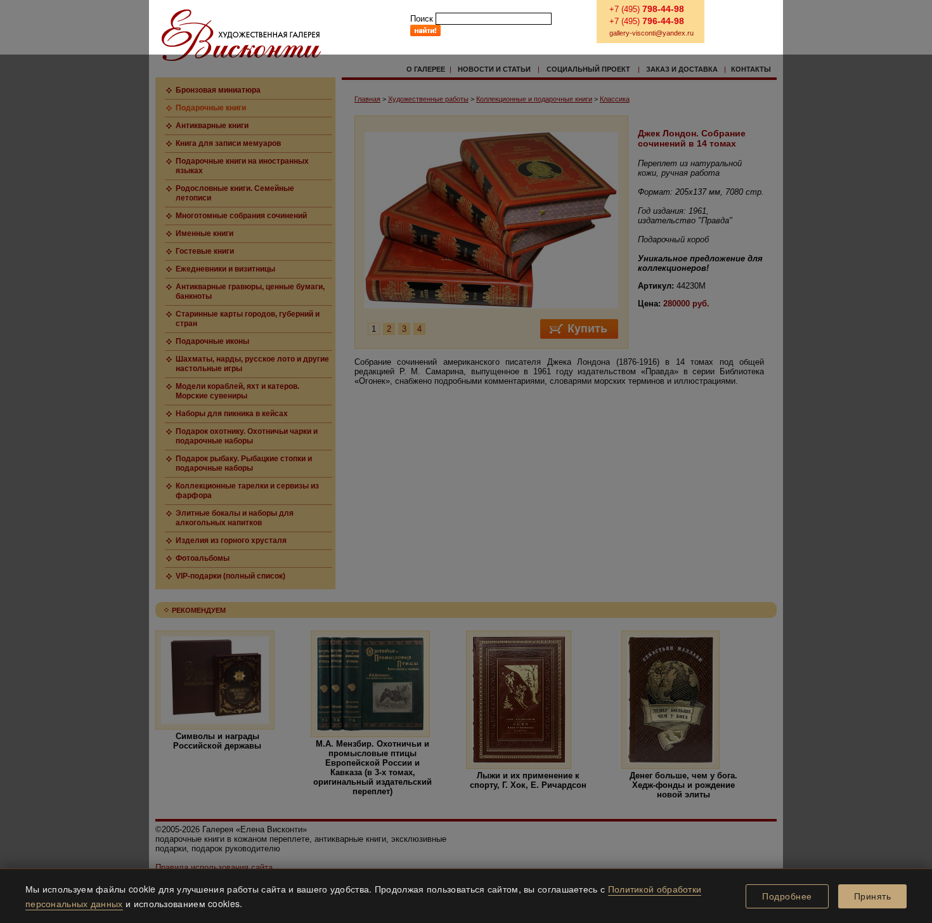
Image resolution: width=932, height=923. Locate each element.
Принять (872, 896)
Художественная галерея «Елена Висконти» (241, 35)
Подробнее (787, 896)
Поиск (421, 18)
